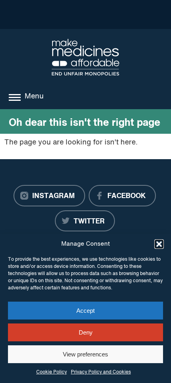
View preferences (85, 354)
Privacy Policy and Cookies (101, 372)
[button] (159, 244)
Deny (86, 332)
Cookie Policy (51, 372)
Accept (85, 310)
